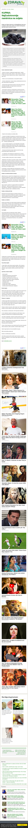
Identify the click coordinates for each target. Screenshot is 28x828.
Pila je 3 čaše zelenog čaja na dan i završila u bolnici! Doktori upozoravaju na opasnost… (18, 712)
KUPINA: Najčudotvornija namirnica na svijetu (12, 15)
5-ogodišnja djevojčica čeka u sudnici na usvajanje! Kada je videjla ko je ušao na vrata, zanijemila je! (16, 809)
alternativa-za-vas (8, 341)
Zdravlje (12, 9)
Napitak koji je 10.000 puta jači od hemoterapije (18, 726)
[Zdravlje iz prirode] (14, 5)
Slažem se (22, 824)
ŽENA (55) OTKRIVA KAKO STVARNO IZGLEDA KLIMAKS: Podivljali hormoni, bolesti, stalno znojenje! (15, 815)
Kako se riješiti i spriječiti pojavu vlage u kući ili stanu (12, 766)
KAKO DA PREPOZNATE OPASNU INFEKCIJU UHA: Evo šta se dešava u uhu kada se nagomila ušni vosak (7, 741)
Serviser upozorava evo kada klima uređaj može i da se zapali (14, 783)
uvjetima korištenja (20, 826)
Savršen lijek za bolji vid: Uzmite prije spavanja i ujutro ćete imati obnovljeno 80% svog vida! (7, 712)
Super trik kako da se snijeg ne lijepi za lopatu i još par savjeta (8, 751)
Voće (9, 9)
